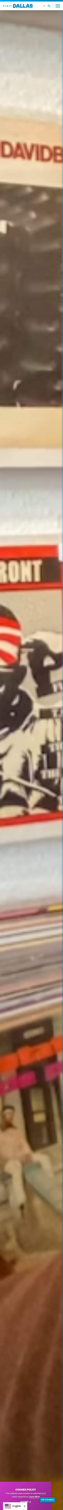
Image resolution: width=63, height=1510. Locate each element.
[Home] (18, 6)
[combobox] (15, 1506)
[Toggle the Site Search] (50, 6)
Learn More (34, 1496)
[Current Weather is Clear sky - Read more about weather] (44, 6)
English (17, 1506)
